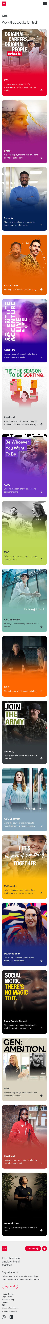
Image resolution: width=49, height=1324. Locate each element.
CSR (4, 1305)
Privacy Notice (7, 1294)
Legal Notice (7, 1296)
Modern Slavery (8, 1299)
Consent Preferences (10, 1307)
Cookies (5, 1302)
